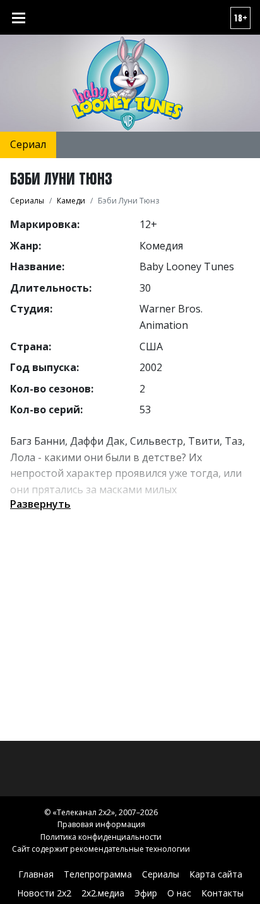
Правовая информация (101, 824)
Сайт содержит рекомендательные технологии (101, 849)
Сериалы (160, 874)
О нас (179, 893)
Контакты (222, 893)
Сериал (28, 144)
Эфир (145, 893)
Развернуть (40, 504)
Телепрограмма (98, 874)
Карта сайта (215, 874)
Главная (36, 874)
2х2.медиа (102, 893)
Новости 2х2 (44, 893)
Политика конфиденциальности (101, 837)
